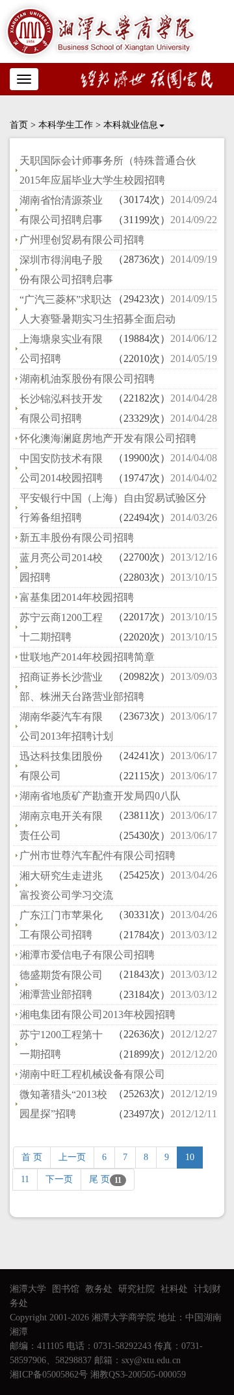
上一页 (72, 1157)
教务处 (98, 1289)
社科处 (174, 1289)
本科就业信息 (130, 125)
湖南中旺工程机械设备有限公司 (92, 1074)
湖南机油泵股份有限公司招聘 (87, 378)
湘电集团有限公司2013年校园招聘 (98, 1014)
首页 (19, 125)
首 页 (31, 1157)
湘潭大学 (28, 1289)
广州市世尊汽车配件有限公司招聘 (98, 855)
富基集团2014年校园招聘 (77, 597)
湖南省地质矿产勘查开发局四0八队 (100, 795)
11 (25, 1179)
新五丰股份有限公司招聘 (77, 537)
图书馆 (65, 1289)
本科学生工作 (65, 125)
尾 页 (105, 1179)
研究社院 (136, 1289)
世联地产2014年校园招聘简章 (87, 656)
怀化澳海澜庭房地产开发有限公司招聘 (108, 438)
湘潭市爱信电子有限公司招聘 (87, 954)
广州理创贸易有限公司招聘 (82, 239)
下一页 (59, 1179)
